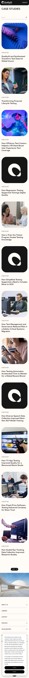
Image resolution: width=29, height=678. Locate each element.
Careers (4, 611)
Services (4, 623)
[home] (7, 2)
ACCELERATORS (6, 629)
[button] (14, 605)
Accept (14, 667)
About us (5, 605)
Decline (14, 671)
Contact (24, 2)
